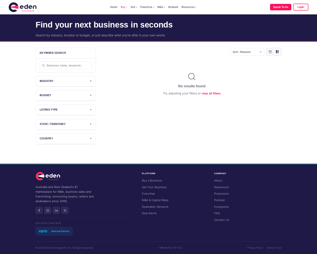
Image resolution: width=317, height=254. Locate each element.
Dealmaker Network (155, 206)
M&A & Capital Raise (155, 200)
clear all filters (211, 93)
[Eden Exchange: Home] (22, 7)
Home (113, 7)
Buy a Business (152, 180)
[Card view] (277, 52)
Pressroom (221, 193)
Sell (133, 7)
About (218, 180)
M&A (161, 7)
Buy (124, 7)
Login (300, 7)
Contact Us (221, 220)
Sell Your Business (154, 187)
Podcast (219, 200)
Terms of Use (274, 247)
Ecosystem (221, 206)
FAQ (217, 213)
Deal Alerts (149, 213)
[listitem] (39, 210)
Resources (189, 7)
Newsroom (221, 187)
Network (173, 7)
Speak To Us (280, 7)
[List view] (270, 52)
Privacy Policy (255, 247)
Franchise (147, 7)
